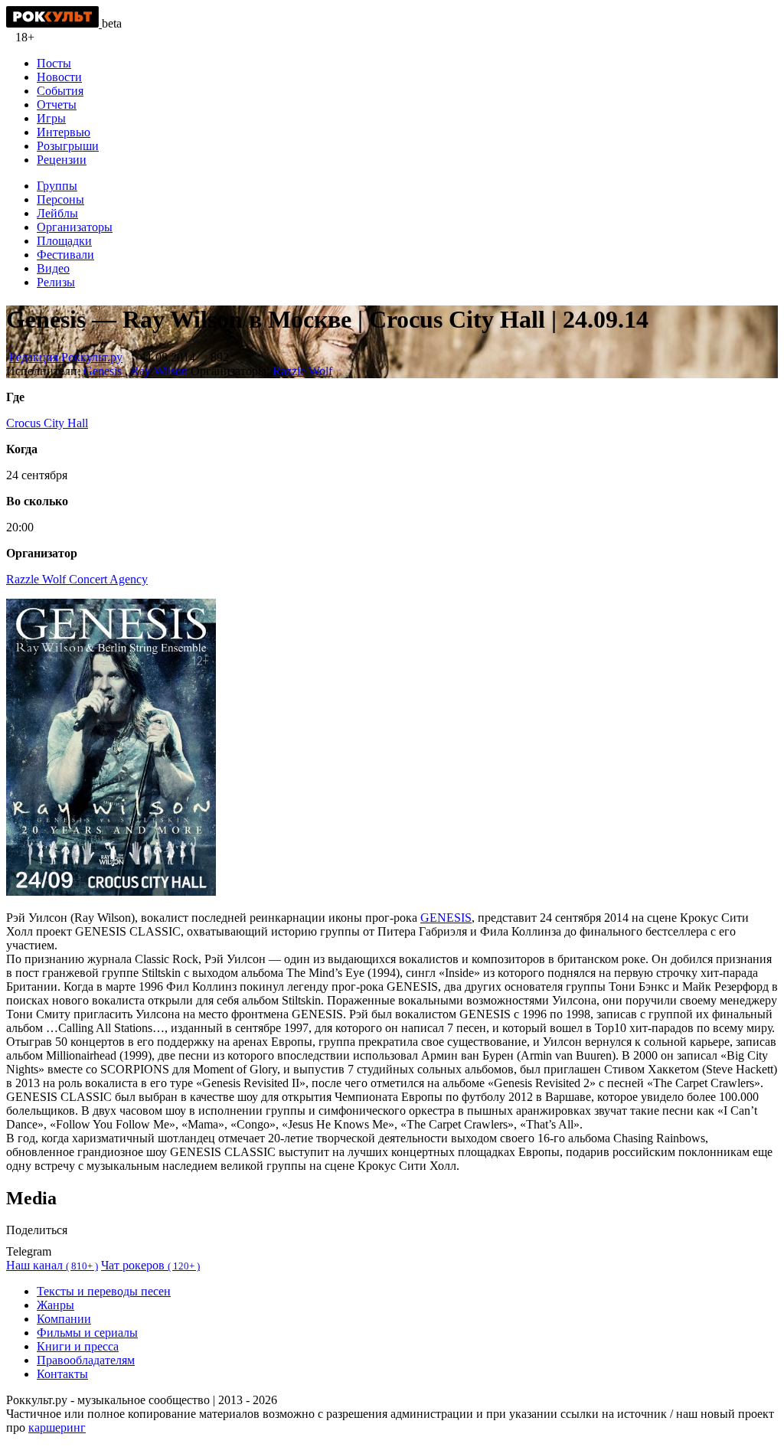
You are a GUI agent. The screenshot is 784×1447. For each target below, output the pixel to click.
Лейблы (57, 213)
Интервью (63, 132)
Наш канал (52, 1265)
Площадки (64, 240)
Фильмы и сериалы (87, 1332)
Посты (54, 63)
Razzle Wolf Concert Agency (77, 579)
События (60, 90)
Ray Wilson (161, 370)
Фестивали (65, 254)
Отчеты (57, 104)
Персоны (60, 199)
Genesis (104, 370)
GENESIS (446, 917)
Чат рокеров (150, 1265)
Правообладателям (86, 1360)
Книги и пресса (78, 1346)
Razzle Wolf (302, 370)
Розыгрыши (68, 145)
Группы (57, 185)
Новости (59, 76)
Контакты (62, 1373)
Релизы (56, 282)
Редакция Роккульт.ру (65, 357)
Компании (64, 1318)
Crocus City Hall (47, 423)
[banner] (54, 23)
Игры (51, 118)
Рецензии (62, 159)
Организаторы (75, 227)
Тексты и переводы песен (104, 1291)
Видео (53, 268)
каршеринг (57, 1427)
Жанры (55, 1304)
